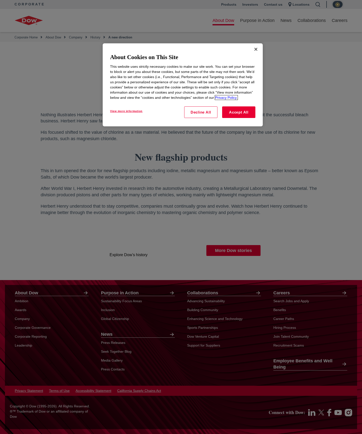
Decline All (201, 112)
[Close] (255, 49)
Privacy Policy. (226, 98)
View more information (126, 111)
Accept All (238, 112)
